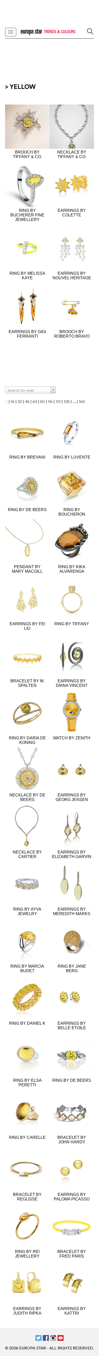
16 (12, 401)
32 (20, 401)
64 (34, 401)
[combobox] (30, 389)
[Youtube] (60, 1337)
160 (82, 401)
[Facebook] (46, 1337)
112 (58, 401)
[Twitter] (38, 1337)
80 (42, 401)
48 (27, 401)
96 (50, 401)
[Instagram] (53, 1337)
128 (67, 401)
